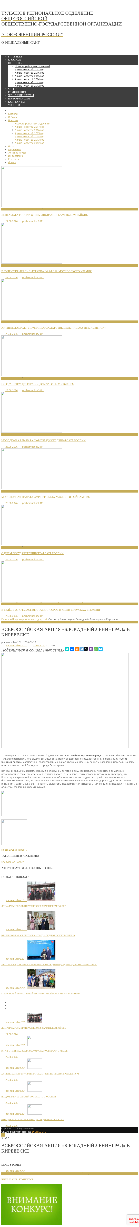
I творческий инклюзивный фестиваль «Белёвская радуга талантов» (40, 994)
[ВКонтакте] (72, 649)
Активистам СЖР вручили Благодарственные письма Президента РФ (53, 327)
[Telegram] (82, 649)
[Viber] (91, 649)
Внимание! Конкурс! (17, 1179)
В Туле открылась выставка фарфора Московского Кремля (46, 271)
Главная (6, 619)
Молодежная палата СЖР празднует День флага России (43, 440)
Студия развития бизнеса (23, 1131)
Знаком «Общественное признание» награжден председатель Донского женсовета (49, 965)
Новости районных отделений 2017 (65, 1173)
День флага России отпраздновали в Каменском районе (44, 214)
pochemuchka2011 (33, 221)
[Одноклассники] (77, 649)
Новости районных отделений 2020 (65, 622)
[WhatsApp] (96, 649)
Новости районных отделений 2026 (65, 209)
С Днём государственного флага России (32, 553)
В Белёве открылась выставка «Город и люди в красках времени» (51, 609)
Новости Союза (11, 265)
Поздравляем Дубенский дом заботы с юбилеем (37, 384)
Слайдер (28, 321)
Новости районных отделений (21, 209)
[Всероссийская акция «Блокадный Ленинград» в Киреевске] (64, 747)
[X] (86, 649)
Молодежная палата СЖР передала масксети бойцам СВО (45, 496)
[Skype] (100, 649)
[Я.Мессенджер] (67, 649)
